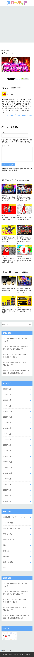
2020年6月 (7, 439)
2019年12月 (7, 462)
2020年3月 (7, 445)
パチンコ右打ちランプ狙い (12, 528)
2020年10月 (7, 417)
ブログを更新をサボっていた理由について (15, 339)
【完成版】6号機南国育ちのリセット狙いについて (15, 363)
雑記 (4, 567)
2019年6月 (7, 495)
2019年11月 (7, 467)
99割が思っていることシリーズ (14, 517)
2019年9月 (7, 478)
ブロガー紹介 (8, 534)
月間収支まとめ (8, 539)
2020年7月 (7, 434)
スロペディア (16, 654)
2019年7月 (7, 490)
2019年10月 (7, 473)
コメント (5, 146)
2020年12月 (7, 411)
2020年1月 (7, 456)
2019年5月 (7, 501)
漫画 (4, 545)
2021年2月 (7, 400)
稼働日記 (6, 551)
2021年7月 (7, 389)
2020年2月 (7, 450)
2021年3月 (7, 394)
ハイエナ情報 (8, 523)
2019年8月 (7, 484)
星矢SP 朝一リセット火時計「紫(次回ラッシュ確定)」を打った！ (16, 371)
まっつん (10, 94)
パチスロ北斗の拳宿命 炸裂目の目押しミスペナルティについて (15, 347)
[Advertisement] (17, 24)
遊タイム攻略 (8, 562)
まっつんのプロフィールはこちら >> (19, 115)
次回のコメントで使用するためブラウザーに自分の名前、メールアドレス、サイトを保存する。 (17, 141)
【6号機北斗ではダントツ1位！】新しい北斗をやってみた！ (15, 355)
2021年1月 (7, 406)
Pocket (17, 79)
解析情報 (6, 556)
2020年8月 (7, 428)
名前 (3, 132)
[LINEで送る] (25, 79)
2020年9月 (7, 422)
